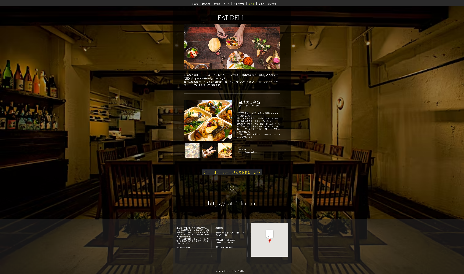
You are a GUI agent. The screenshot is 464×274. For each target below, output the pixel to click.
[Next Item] (228, 120)
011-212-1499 (227, 247)
